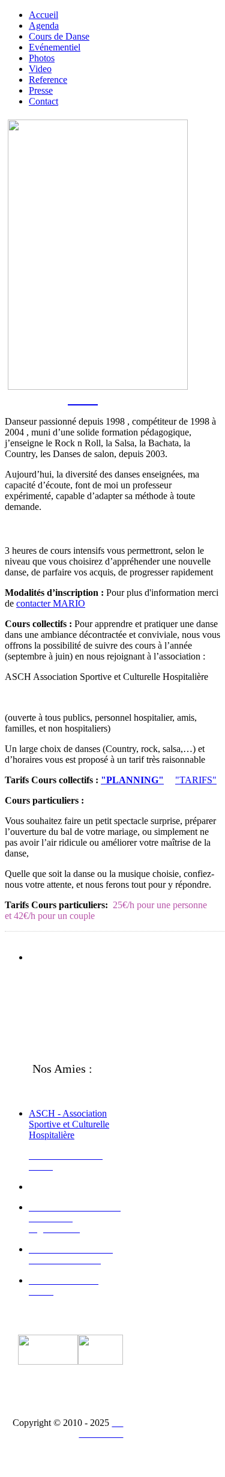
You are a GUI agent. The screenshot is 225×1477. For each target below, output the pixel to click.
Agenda (44, 25)
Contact (43, 101)
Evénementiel (54, 47)
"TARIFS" (196, 780)
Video (40, 69)
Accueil (43, 15)
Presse (41, 90)
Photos (42, 58)
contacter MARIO (50, 603)
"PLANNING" (132, 780)
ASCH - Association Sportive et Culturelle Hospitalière (69, 1124)
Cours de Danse (59, 36)
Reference (48, 79)
